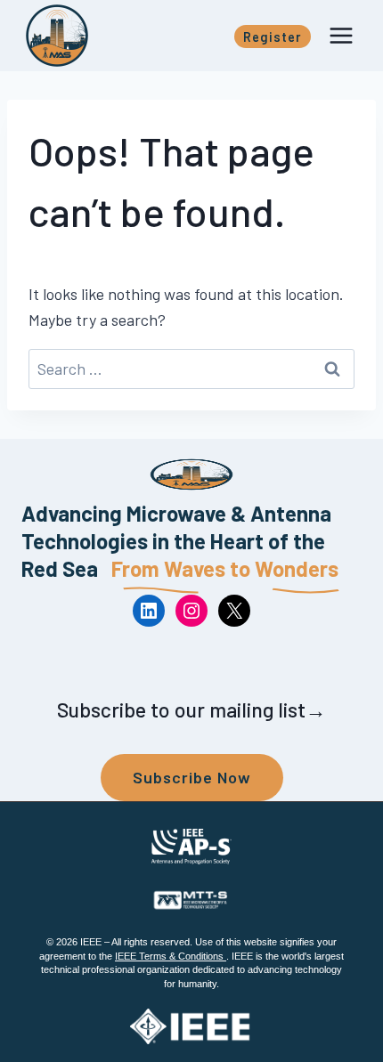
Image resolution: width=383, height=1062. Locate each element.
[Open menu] (341, 35)
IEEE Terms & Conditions (170, 956)
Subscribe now (192, 777)
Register (272, 37)
